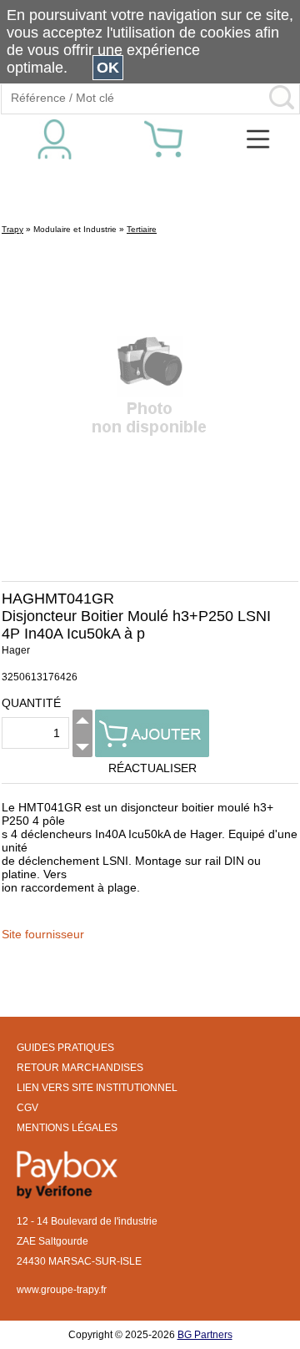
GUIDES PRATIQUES (65, 1047)
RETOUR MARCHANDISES (80, 1068)
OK (108, 67)
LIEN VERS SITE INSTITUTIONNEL (97, 1088)
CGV (27, 1108)
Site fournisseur (43, 934)
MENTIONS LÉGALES (67, 1128)
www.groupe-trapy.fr (62, 1290)
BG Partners (205, 1335)
